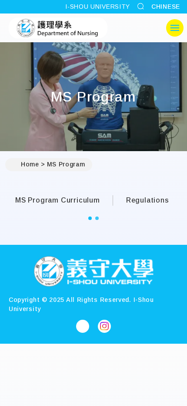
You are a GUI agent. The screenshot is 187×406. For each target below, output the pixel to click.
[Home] (93, 272)
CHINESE (165, 6)
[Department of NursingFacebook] (82, 326)
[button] (90, 218)
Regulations (147, 200)
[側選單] (175, 28)
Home (30, 164)
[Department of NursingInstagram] (104, 326)
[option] (62, 200)
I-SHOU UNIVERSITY (97, 6)
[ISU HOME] (57, 28)
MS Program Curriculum (57, 200)
